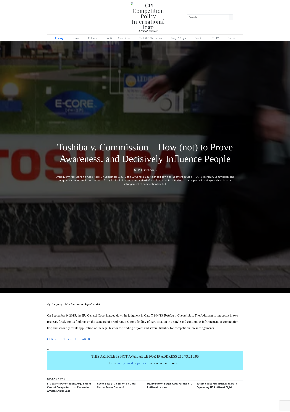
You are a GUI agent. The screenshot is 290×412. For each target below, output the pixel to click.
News (76, 38)
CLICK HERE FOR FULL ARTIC (69, 339)
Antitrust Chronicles (118, 38)
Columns (93, 38)
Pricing (59, 38)
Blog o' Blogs (178, 38)
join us (141, 363)
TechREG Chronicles (150, 38)
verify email (125, 363)
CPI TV (215, 38)
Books (231, 38)
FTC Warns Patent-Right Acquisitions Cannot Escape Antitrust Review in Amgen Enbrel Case (69, 387)
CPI (139, 169)
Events (198, 38)
